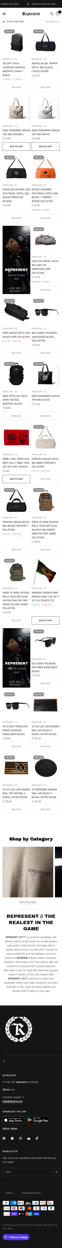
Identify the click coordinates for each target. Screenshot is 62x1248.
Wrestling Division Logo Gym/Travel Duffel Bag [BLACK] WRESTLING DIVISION (16, 195)
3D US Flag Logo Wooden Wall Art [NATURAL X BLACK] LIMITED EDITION (16, 793)
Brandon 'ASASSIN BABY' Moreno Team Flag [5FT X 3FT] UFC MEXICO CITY (45, 596)
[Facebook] (6, 1138)
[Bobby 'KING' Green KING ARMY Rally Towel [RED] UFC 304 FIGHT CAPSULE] (16, 437)
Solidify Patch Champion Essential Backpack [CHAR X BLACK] (14, 69)
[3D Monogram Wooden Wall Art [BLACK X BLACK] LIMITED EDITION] (45, 768)
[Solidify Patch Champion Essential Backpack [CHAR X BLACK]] (16, 42)
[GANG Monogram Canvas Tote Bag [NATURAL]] (16, 109)
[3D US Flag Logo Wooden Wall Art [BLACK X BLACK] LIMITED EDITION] (45, 705)
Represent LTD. (10, 59)
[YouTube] (31, 1139)
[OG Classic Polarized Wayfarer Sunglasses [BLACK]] (45, 642)
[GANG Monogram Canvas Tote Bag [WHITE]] (45, 109)
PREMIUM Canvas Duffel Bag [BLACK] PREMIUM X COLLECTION (16, 525)
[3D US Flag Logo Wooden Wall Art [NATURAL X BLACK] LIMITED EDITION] (16, 768)
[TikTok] (39, 1138)
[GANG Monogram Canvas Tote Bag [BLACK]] (45, 374)
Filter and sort (15, 21)
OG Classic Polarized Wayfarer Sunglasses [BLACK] (44, 667)
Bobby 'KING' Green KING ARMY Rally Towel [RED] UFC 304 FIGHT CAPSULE (16, 462)
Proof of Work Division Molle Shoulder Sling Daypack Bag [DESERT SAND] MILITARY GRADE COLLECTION (45, 529)
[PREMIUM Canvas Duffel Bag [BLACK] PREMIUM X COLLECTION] (16, 500)
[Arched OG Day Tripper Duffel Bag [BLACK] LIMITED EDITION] (45, 42)
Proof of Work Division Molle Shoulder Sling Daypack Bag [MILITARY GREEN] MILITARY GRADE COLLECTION (16, 600)
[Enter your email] (56, 1172)
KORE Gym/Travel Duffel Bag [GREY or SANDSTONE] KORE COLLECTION (45, 267)
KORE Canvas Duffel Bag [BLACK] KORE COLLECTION (16, 335)
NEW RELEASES (28, 902)
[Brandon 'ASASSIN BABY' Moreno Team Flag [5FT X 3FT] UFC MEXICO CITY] (45, 571)
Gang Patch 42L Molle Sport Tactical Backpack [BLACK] (15, 399)
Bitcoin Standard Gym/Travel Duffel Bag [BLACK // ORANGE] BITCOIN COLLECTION (45, 195)
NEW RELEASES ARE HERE (37, 4)
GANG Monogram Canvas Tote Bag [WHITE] (45, 132)
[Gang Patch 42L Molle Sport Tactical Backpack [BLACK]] (16, 374)
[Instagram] (23, 1138)
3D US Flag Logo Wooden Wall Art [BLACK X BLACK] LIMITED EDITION (45, 730)
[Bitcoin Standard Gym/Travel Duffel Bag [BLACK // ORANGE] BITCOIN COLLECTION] (45, 168)
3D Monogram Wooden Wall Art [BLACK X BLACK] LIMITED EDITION (44, 793)
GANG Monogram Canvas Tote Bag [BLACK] (45, 398)
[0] (57, 14)
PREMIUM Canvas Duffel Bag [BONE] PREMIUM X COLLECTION (45, 462)
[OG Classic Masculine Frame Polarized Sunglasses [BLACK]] (16, 705)
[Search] (52, 14)
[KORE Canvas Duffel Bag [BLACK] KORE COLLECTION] (16, 311)
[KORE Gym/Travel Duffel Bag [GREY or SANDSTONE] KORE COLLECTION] (45, 240)
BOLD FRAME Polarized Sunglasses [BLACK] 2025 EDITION (44, 336)
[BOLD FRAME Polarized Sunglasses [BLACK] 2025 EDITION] (45, 311)
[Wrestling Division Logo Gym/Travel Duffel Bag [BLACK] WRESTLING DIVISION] (16, 168)
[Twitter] (14, 1138)
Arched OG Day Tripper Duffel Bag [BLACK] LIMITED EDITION (44, 67)
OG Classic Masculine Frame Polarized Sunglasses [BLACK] (15, 730)
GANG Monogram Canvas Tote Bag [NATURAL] (16, 132)
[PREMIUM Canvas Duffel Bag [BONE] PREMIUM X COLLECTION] (45, 437)
